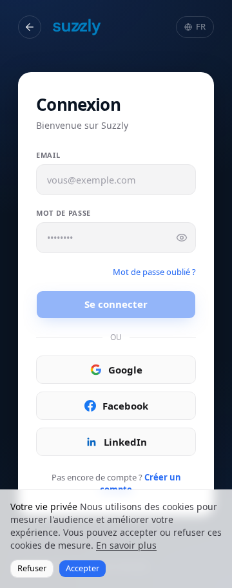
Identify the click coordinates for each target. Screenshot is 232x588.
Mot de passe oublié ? (154, 272)
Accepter (82, 568)
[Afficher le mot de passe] (182, 238)
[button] (29, 27)
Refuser (31, 568)
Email (48, 155)
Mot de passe (63, 213)
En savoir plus (126, 545)
